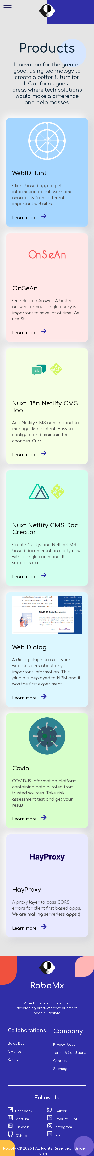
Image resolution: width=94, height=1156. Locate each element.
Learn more (25, 218)
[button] (9, 9)
